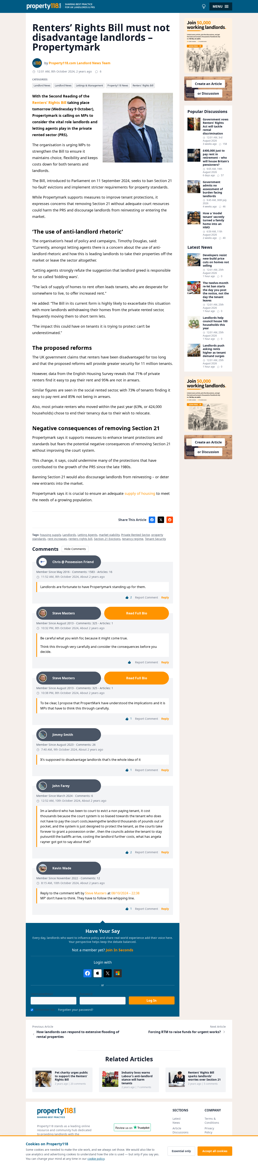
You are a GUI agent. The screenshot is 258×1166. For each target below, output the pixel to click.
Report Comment (146, 597)
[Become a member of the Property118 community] (208, 45)
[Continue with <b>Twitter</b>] (108, 973)
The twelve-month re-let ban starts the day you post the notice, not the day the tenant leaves (216, 291)
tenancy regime (132, 539)
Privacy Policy (209, 1130)
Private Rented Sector (135, 535)
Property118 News (117, 85)
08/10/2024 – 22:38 (125, 893)
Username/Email (42, 994)
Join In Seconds (119, 950)
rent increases (57, 539)
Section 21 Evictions (107, 539)
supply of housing (140, 493)
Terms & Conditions (212, 1121)
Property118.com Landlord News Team (79, 63)
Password (86, 994)
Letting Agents (87, 535)
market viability (109, 535)
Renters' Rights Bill (143, 85)
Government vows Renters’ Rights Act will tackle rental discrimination (215, 126)
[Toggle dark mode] (204, 6)
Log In (152, 1000)
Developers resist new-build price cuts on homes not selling (216, 260)
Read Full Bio (136, 613)
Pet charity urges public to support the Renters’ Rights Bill (71, 1076)
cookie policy (95, 1159)
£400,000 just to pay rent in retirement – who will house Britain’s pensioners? (216, 158)
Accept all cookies (214, 1151)
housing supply (50, 535)
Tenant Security (155, 539)
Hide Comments (75, 549)
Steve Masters (96, 893)
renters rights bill (80, 539)
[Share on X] (161, 520)
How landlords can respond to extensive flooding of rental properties (77, 1034)
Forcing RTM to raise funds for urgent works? (184, 1032)
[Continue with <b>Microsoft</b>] (118, 973)
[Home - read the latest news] (113, 6)
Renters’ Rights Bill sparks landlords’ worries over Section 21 (204, 1076)
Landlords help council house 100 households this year (215, 323)
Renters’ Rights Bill (49, 102)
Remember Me (45, 1010)
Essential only (181, 1151)
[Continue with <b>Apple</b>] (98, 973)
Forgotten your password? (75, 1010)
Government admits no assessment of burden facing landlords (213, 189)
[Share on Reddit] (169, 520)
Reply (165, 597)
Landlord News (42, 85)
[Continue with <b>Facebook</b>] (87, 973)
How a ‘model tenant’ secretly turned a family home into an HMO (213, 220)
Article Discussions (180, 1130)
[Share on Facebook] (152, 520)
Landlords (69, 535)
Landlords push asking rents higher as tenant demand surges (214, 351)
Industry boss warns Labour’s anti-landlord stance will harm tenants (137, 1078)
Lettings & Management (89, 85)
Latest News (177, 1121)
